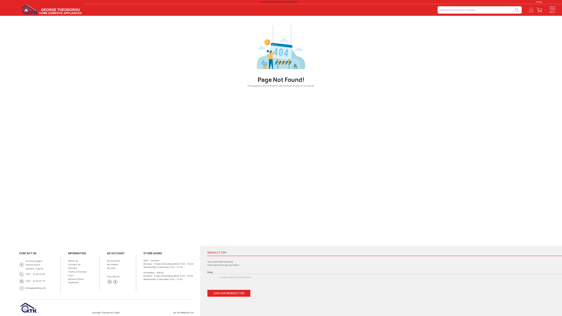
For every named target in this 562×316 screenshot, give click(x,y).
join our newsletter (228, 293)
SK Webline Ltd (185, 312)
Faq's (71, 275)
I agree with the (236, 277)
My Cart (111, 268)
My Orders (112, 264)
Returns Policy (76, 279)
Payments (73, 282)
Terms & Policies (77, 271)
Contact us (74, 264)
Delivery (72, 268)
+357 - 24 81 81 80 (35, 274)
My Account (113, 260)
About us (73, 260)
